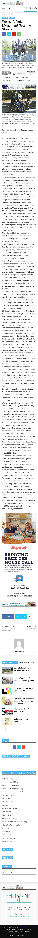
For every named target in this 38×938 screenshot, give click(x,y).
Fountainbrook (8, 812)
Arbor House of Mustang (11, 782)
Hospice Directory (10, 929)
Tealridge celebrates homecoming (9, 629)
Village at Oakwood (9, 835)
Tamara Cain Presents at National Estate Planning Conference (24, 701)
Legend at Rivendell (10, 818)
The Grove (6, 832)
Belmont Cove (8, 802)
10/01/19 (10, 14)
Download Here (13, 932)
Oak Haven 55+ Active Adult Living (15, 822)
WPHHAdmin (19, 652)
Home (4, 14)
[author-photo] (19, 649)
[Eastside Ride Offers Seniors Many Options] (7, 670)
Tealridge (6, 828)
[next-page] (6, 729)
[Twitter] (9, 34)
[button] (3, 9)
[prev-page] (3, 729)
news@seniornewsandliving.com (19, 916)
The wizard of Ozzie (29, 629)
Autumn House (8, 798)
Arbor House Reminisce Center (13, 792)
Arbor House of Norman (11, 785)
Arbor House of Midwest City (13, 789)
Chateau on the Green (10, 808)
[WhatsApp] (19, 34)
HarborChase (7, 815)
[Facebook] (4, 34)
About (21, 932)
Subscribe (28, 929)
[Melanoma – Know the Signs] (7, 721)
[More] (29, 616)
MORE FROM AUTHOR (26, 662)
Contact (27, 932)
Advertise (21, 929)
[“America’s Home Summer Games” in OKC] (7, 691)
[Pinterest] (14, 34)
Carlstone (6, 805)
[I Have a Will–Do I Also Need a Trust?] (7, 711)
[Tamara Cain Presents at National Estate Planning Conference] (7, 701)
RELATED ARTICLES (10, 662)
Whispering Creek (9, 838)
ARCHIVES (11, 18)
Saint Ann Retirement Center (13, 825)
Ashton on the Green (10, 795)
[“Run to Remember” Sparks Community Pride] (7, 680)
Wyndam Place (8, 841)
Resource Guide (13, 927)
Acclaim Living (8, 779)
